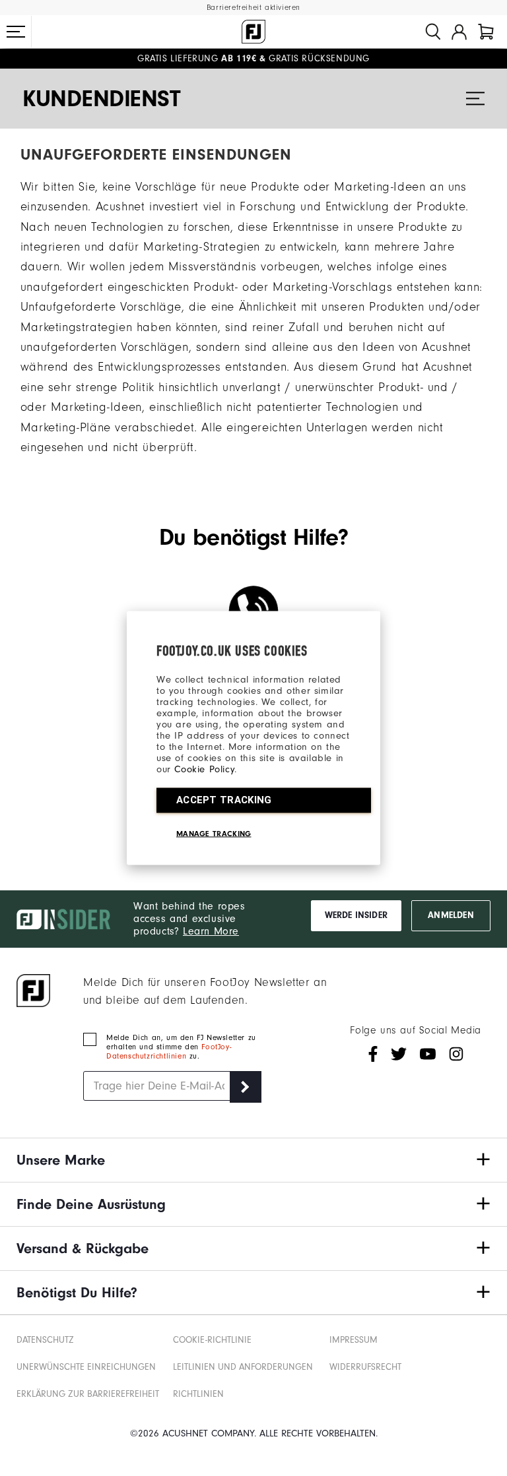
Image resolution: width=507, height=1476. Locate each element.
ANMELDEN (450, 915)
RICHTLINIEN (198, 1393)
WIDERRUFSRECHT (365, 1366)
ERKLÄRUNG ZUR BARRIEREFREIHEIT (88, 1393)
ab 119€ (196, 58)
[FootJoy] (253, 31)
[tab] (486, 31)
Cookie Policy (204, 769)
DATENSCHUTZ (45, 1339)
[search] (433, 31)
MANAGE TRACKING (214, 833)
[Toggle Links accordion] (253, 1160)
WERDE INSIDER (356, 915)
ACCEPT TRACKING (224, 800)
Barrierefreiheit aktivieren (253, 7)
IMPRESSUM (353, 1339)
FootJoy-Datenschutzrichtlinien (168, 1051)
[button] (16, 31)
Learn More (211, 931)
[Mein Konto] (459, 31)
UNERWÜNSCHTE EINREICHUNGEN (86, 1366)
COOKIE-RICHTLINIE (212, 1339)
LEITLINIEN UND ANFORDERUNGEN (243, 1366)
